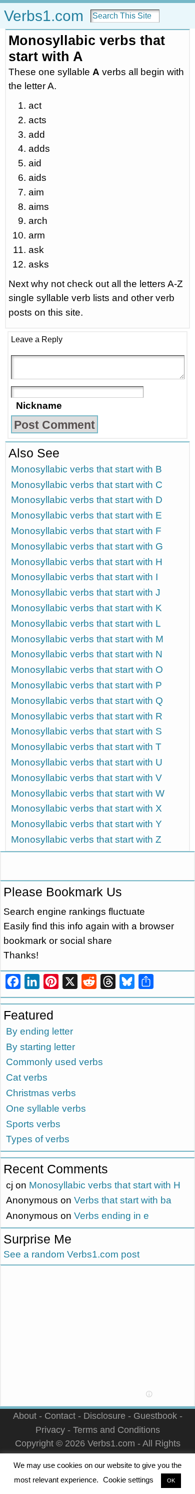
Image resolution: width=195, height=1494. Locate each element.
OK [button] (171, 1480)
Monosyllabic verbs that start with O (87, 669)
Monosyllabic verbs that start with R (86, 716)
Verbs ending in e (111, 1215)
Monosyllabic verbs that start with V (86, 778)
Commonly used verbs (54, 1062)
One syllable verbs (46, 1108)
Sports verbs (33, 1124)
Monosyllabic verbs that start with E (86, 515)
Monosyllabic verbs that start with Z (86, 839)
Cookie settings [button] (128, 1479)
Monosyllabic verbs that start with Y (86, 824)
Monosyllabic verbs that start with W (87, 793)
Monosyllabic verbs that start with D (86, 499)
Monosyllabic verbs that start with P (86, 685)
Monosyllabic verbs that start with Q (87, 700)
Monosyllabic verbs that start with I (84, 577)
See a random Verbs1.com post (72, 1254)
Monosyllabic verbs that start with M (87, 639)
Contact (60, 1415)
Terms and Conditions (116, 1429)
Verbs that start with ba (123, 1200)
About (24, 1415)
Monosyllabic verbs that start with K (86, 608)
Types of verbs (38, 1139)
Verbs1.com (44, 16)
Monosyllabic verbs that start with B (86, 469)
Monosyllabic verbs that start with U (86, 762)
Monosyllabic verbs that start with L (86, 623)
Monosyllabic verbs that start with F (86, 531)
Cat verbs (27, 1077)
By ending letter (39, 1031)
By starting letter (40, 1047)
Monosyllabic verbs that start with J (85, 592)
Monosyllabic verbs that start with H (86, 562)
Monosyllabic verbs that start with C (86, 484)
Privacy (50, 1429)
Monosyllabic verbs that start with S (86, 731)
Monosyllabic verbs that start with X (86, 808)
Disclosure (105, 1415)
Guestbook (155, 1415)
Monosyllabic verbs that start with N (86, 654)
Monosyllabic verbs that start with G (87, 546)
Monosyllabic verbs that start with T (86, 746)
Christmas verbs (41, 1093)
